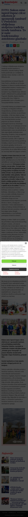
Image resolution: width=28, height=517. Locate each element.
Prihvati (14, 261)
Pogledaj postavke (14, 269)
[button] (26, 243)
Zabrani (14, 265)
